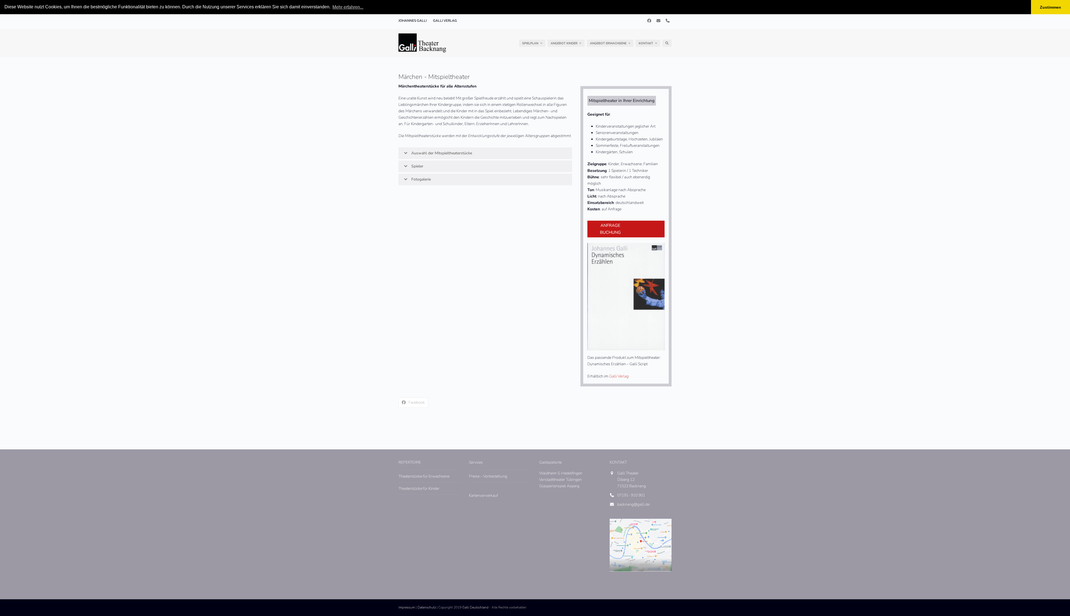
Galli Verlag (619, 376)
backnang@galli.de (633, 504)
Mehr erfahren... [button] (347, 7)
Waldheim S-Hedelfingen (560, 473)
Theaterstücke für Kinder (418, 488)
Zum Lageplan (640, 564)
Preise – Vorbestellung (488, 476)
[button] (667, 43)
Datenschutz (426, 607)
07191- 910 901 (631, 495)
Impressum (406, 607)
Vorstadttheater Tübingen (560, 479)
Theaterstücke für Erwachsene (423, 476)
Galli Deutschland (475, 607)
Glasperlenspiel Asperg (559, 486)
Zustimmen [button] (1050, 7)
